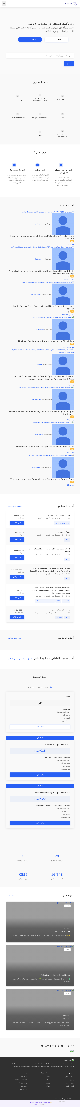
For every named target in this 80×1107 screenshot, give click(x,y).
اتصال (48, 1086)
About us (24, 1086)
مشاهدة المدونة (13, 896)
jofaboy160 (40, 329)
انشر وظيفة (70, 1086)
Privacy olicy (23, 1083)
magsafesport (37, 224)
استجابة (47, 1083)
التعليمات (24, 1077)
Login (59, 39)
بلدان (48, 1077)
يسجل (72, 1080)
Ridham (39, 364)
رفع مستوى (40, 775)
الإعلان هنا (23, 1089)
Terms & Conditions (20, 1080)
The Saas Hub (36, 399)
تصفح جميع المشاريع (15, 506)
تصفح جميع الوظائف (14, 638)
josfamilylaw (36, 467)
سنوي (38, 687)
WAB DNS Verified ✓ (40, 1104)
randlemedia (39, 435)
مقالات (48, 1080)
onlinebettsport (36, 294)
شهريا (47, 687)
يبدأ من (69, 244)
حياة (29, 687)
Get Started (33, 39)
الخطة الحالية (40, 727)
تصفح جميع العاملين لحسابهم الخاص (20, 659)
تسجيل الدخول (69, 1077)
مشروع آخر (70, 1083)
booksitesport (37, 259)
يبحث (69, 64)
